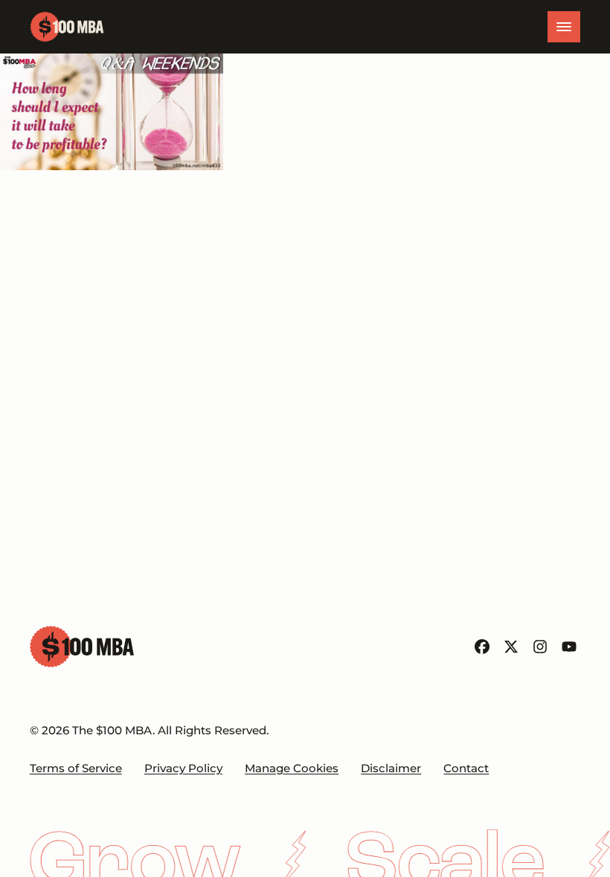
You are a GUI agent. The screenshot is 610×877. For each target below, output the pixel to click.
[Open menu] (564, 26)
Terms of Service (76, 768)
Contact (466, 768)
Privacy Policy (183, 768)
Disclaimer (391, 768)
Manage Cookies (291, 768)
